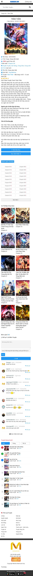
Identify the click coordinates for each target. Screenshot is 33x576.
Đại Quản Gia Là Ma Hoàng (16, 446)
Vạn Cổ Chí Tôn (13, 459)
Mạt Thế (18, 525)
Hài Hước (18, 518)
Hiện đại (12, 498)
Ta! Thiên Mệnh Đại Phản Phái (17, 472)
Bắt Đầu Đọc (16, 150)
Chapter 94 (22, 173)
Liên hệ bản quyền (15, 554)
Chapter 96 (22, 169)
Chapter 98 (22, 166)
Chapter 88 (22, 182)
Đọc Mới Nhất (15, 154)
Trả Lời (28, 365)
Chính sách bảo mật (15, 556)
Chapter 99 (11, 63)
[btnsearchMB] (30, 7)
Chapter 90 (22, 179)
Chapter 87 (8, 185)
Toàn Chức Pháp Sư (15, 465)
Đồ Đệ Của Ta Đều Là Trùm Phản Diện (19, 484)
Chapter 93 (8, 176)
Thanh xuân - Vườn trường (22, 527)
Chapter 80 (22, 195)
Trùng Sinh (21, 65)
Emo (3, 354)
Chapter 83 (8, 192)
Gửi (15, 358)
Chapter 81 (8, 195)
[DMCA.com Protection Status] (16, 559)
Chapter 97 (8, 169)
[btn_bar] (1, 1)
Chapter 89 (8, 182)
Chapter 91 (8, 179)
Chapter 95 (8, 173)
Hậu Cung (18, 520)
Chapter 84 (22, 189)
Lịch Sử (3, 525)
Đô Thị (2, 536)
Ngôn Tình (3, 527)
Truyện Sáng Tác (20, 529)
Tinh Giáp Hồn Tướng (15, 497)
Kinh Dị (17, 522)
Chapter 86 (22, 185)
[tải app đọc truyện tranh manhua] (14, 1)
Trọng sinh (27, 65)
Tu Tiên (3, 534)
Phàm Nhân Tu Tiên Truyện (16, 478)
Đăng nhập (29, 1)
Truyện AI (3, 529)
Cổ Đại (2, 516)
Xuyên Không (19, 534)
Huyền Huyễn (7, 65)
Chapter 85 (8, 189)
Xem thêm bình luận (16, 434)
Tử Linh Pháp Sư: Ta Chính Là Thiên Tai (19, 503)
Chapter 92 (22, 176)
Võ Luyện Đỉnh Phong (15, 453)
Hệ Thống (14, 65)
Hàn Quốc (3, 520)
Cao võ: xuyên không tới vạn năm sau (19, 490)
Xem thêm (15, 199)
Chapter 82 (22, 192)
